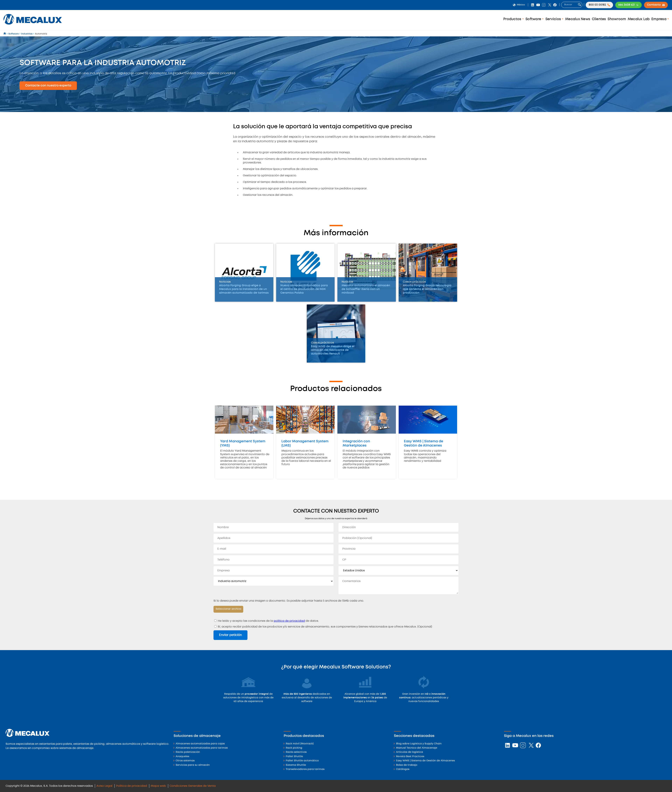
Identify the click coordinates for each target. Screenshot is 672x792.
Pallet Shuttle (294, 756)
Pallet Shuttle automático (302, 761)
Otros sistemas (185, 761)
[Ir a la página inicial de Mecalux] (5, 34)
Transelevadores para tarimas (305, 769)
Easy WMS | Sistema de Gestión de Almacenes (423, 443)
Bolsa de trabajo (406, 765)
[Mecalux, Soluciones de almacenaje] (33, 25)
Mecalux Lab (639, 19)
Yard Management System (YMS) (242, 443)
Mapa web (158, 786)
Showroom (617, 19)
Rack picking (294, 748)
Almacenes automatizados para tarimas (202, 748)
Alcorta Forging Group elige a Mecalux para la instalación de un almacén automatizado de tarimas (244, 289)
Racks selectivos (296, 752)
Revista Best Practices (410, 756)
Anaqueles (182, 756)
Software (534, 19)
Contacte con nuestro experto (48, 85)
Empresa (659, 19)
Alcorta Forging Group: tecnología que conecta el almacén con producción (427, 289)
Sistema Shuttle (296, 765)
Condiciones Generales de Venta (193, 786)
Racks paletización (188, 752)
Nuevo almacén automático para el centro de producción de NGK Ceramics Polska (304, 289)
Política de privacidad (131, 786)
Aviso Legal (104, 786)
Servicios (553, 19)
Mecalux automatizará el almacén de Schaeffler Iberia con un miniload (366, 289)
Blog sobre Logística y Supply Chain (419, 744)
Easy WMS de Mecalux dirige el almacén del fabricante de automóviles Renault (332, 350)
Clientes (599, 19)
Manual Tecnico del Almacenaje (416, 748)
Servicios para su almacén (193, 765)
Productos (512, 19)
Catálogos (402, 769)
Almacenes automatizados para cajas (200, 744)
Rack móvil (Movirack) (300, 744)
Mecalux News (577, 19)
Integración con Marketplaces (356, 443)
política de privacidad (289, 621)
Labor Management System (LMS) (304, 443)
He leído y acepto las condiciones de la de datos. (268, 621)
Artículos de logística (409, 752)
